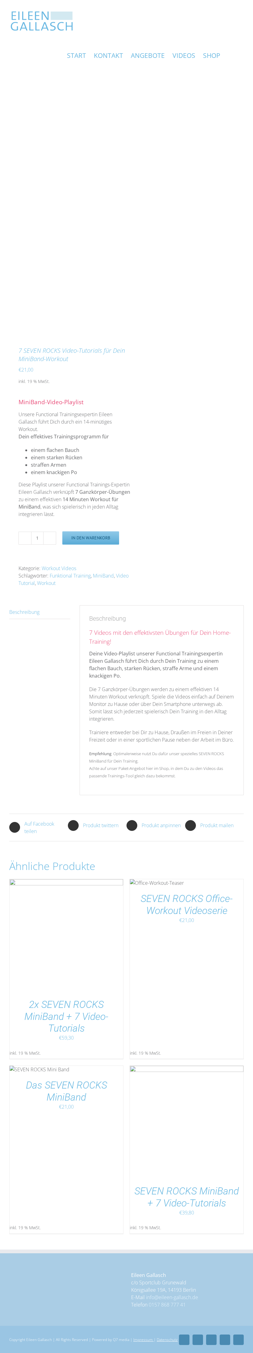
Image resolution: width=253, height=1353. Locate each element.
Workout (46, 583)
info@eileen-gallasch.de (172, 1297)
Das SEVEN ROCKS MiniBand (66, 1091)
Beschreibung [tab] (24, 612)
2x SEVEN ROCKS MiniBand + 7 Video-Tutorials (66, 1016)
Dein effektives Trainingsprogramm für (64, 436)
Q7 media (121, 1339)
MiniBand (103, 575)
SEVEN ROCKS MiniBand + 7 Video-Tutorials (187, 1197)
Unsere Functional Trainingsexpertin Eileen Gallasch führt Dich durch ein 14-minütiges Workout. (65, 422)
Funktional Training (70, 575)
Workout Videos (59, 568)
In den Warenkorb (90, 538)
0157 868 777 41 (167, 1304)
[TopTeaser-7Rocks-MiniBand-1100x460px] (65, 208)
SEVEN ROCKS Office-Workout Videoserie (187, 904)
